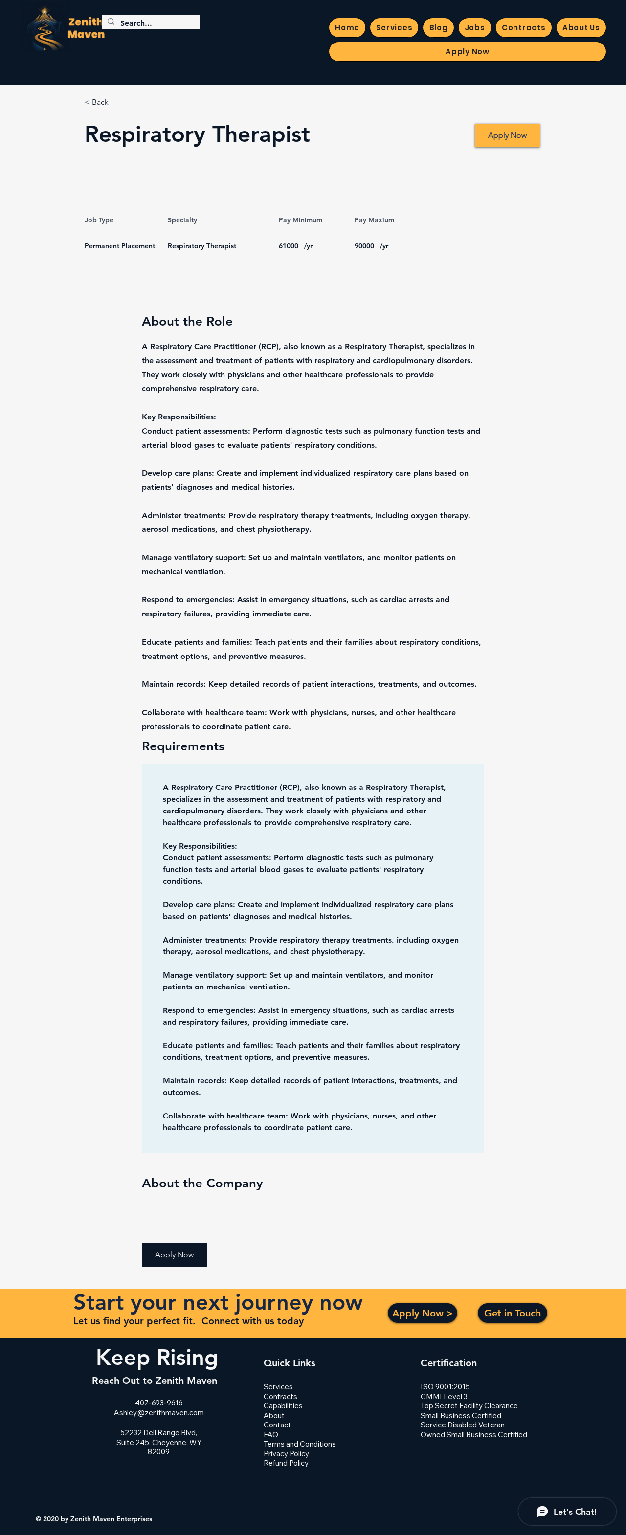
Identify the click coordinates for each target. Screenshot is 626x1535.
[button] (174, 1255)
